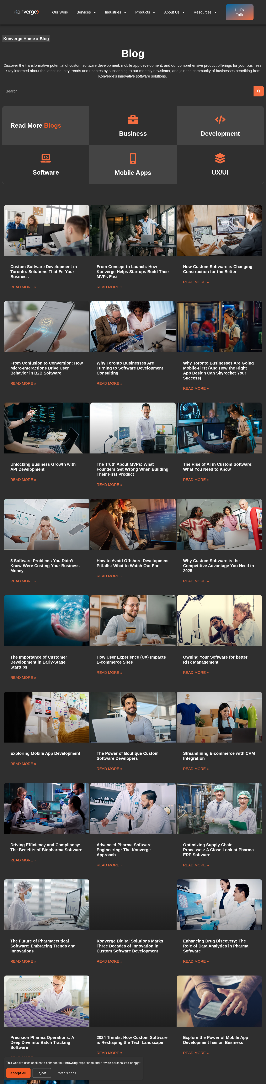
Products (142, 12)
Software (46, 172)
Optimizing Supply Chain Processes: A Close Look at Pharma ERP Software (218, 850)
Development (220, 133)
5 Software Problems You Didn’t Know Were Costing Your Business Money (45, 565)
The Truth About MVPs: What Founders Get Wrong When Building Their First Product (132, 469)
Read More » (23, 287)
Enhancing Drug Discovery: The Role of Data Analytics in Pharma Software (215, 946)
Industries (113, 12)
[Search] (259, 91)
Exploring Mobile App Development (45, 753)
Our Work (60, 12)
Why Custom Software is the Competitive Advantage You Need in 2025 (218, 565)
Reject (42, 1073)
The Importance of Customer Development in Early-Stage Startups (38, 662)
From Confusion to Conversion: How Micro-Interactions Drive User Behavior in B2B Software (46, 368)
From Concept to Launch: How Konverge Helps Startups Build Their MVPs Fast (133, 271)
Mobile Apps (133, 172)
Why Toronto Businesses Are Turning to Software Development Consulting (130, 368)
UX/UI (220, 172)
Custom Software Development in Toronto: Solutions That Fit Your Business (43, 271)
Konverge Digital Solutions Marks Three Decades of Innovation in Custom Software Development (130, 946)
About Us (172, 12)
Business (133, 133)
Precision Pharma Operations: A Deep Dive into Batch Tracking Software (42, 1042)
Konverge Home (19, 38)
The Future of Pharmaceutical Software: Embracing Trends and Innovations (42, 946)
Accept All (18, 1073)
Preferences (66, 1073)
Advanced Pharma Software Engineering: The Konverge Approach (124, 850)
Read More (35, 125)
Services (83, 12)
